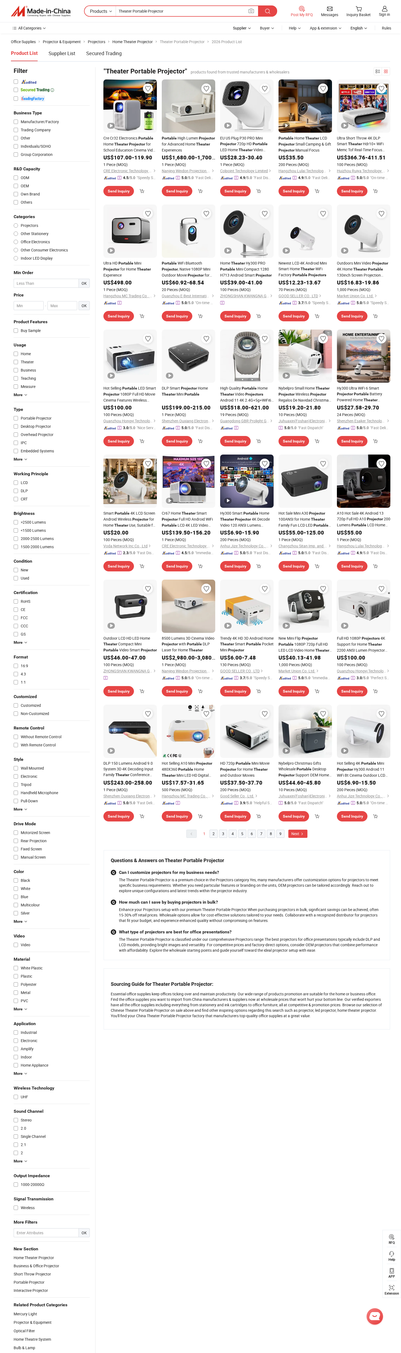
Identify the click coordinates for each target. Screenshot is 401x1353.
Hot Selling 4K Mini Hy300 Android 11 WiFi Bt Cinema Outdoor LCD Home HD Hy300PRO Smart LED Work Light (362, 769)
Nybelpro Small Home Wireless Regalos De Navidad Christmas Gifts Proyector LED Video (305, 394)
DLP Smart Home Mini (185, 391)
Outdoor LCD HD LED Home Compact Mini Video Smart (130, 644)
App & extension (323, 28)
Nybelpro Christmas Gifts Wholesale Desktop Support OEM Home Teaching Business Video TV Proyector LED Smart (304, 769)
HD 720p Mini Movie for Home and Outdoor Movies (245, 769)
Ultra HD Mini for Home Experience (127, 269)
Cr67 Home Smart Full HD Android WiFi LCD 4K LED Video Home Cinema (187, 519)
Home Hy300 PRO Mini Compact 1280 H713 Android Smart (246, 269)
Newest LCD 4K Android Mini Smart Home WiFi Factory (303, 268)
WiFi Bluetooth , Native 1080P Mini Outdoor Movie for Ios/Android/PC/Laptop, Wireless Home (186, 269)
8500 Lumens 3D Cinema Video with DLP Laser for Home (188, 644)
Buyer (265, 28)
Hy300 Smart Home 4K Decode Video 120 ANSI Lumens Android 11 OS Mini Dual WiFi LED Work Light (245, 519)
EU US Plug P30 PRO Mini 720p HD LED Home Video (244, 144)
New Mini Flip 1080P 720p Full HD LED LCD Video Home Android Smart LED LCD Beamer (304, 644)
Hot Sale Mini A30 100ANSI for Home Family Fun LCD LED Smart (303, 519)
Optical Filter (24, 1330)
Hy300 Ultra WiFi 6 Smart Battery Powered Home (359, 394)
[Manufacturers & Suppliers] (40, 11)
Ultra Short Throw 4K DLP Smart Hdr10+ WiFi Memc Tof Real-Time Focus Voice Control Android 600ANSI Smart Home (363, 144)
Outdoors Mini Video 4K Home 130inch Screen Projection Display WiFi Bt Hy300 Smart (362, 269)
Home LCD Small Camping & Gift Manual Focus (305, 144)
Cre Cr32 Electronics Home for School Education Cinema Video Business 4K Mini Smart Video (130, 144)
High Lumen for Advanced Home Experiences (188, 144)
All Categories (29, 28)
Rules (386, 28)
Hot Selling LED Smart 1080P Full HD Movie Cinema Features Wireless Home (129, 394)
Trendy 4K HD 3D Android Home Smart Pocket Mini (247, 644)
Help (293, 28)
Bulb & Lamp (24, 1347)
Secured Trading (104, 53)
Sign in (384, 14)
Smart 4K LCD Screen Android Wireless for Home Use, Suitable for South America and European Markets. (129, 519)
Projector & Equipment (33, 1322)
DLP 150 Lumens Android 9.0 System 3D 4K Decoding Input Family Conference (128, 769)
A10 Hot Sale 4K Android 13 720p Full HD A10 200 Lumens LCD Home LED (363, 519)
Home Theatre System (32, 1339)
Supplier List (62, 53)
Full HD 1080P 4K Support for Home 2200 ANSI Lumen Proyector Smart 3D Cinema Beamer (361, 644)
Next (295, 833)
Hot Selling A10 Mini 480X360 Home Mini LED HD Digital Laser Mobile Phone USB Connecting (187, 769)
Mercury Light (25, 1313)
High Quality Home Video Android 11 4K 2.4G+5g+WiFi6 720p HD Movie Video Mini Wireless (245, 394)
